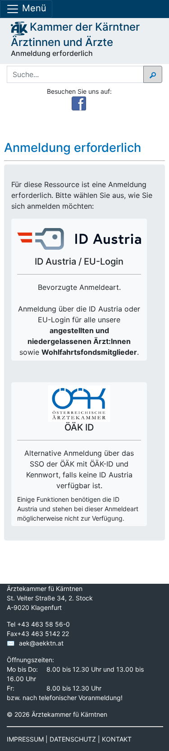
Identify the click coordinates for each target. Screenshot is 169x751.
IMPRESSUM (25, 739)
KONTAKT (117, 739)
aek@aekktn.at (41, 643)
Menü (32, 8)
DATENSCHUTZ (73, 739)
